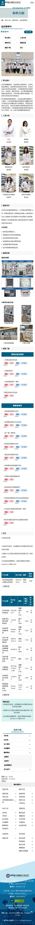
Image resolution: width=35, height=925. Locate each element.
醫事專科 (15, 20)
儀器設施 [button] (23, 43)
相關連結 (22, 847)
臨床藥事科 (8, 765)
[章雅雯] (26, 155)
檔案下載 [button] (8, 47)
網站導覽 (17, 784)
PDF (11, 363)
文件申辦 (22, 819)
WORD (24, 363)
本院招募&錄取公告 (8, 801)
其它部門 (7, 769)
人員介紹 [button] (23, 38)
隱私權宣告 (9, 905)
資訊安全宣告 (12, 908)
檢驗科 (6, 757)
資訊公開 (22, 844)
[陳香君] (26, 127)
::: (3, 725)
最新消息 (5, 793)
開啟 (6, 363)
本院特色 (22, 797)
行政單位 (22, 803)
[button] (5, 32)
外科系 (6, 740)
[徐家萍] (8, 183)
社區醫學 (7, 748)
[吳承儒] (9, 127)
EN (32, 2)
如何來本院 (22, 825)
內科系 (6, 735)
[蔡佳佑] (26, 183)
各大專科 (7, 744)
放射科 (6, 761)
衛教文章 (5, 838)
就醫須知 (22, 816)
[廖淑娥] (8, 155)
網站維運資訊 (22, 908)
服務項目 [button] (8, 43)
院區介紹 (22, 800)
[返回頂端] (32, 912)
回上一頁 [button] (28, 32)
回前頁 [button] (3, 781)
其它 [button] (21, 47)
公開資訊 (22, 822)
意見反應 (22, 838)
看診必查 (22, 812)
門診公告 (5, 797)
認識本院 (22, 793)
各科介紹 (8, 20)
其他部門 (5, 828)
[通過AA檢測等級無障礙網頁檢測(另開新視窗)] (19, 901)
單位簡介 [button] (8, 38)
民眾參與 (22, 841)
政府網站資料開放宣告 (21, 905)
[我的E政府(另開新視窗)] (12, 901)
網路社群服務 (23, 851)
